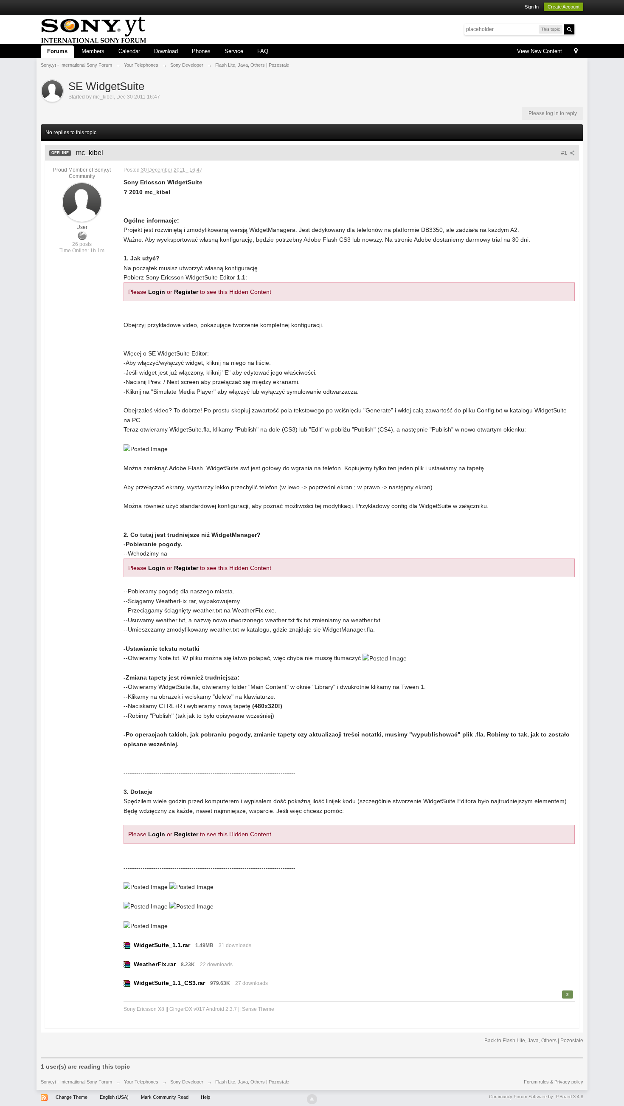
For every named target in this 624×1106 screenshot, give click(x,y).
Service (234, 51)
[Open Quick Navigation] (576, 51)
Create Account (563, 6)
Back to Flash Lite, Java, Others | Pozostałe (533, 1041)
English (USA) (114, 1097)
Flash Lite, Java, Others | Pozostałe (252, 1081)
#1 (564, 153)
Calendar (129, 51)
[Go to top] (312, 1099)
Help (205, 1097)
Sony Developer (186, 1081)
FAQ (262, 51)
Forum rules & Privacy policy (553, 1081)
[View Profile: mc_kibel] (82, 202)
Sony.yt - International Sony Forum (76, 1081)
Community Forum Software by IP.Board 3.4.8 (536, 1096)
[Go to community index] (93, 28)
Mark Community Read (164, 1097)
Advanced (579, 28)
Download (166, 51)
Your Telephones (141, 1081)
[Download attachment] (127, 945)
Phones (201, 51)
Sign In (532, 6)
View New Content (539, 51)
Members (93, 51)
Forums (57, 51)
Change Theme (71, 1097)
